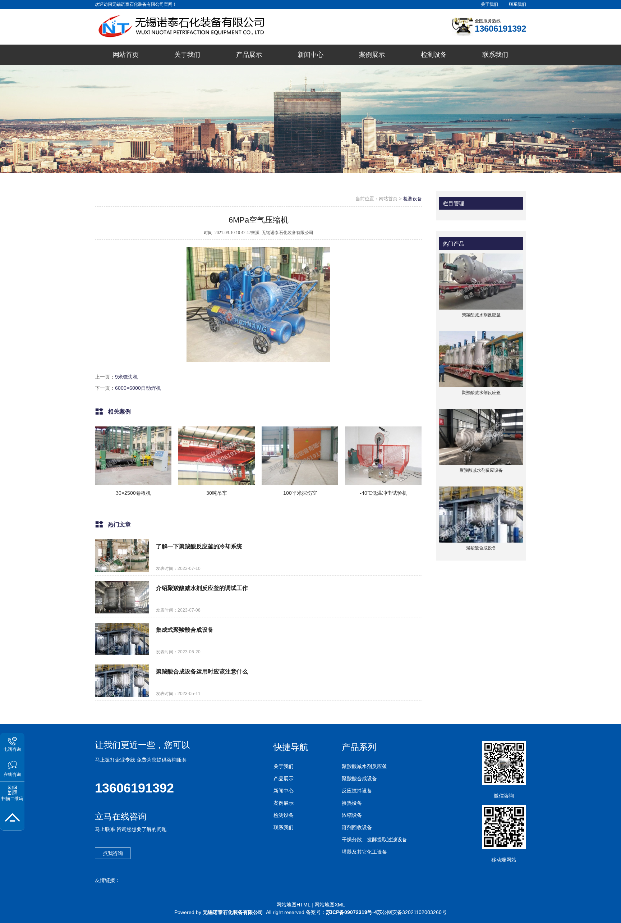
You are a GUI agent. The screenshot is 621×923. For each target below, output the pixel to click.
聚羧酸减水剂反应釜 (364, 766)
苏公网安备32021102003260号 (412, 912)
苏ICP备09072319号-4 (351, 912)
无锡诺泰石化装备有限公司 (233, 912)
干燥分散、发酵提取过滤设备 (374, 839)
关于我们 (489, 4)
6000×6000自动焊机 (138, 388)
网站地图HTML (293, 905)
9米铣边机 (126, 377)
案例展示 (283, 803)
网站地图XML (329, 905)
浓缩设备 (352, 815)
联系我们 (517, 4)
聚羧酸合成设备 (359, 778)
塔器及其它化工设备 (364, 852)
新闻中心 (283, 791)
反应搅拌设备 (357, 791)
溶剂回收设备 (357, 827)
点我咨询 (113, 853)
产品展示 (283, 778)
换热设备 (352, 803)
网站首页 (388, 198)
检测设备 (412, 198)
